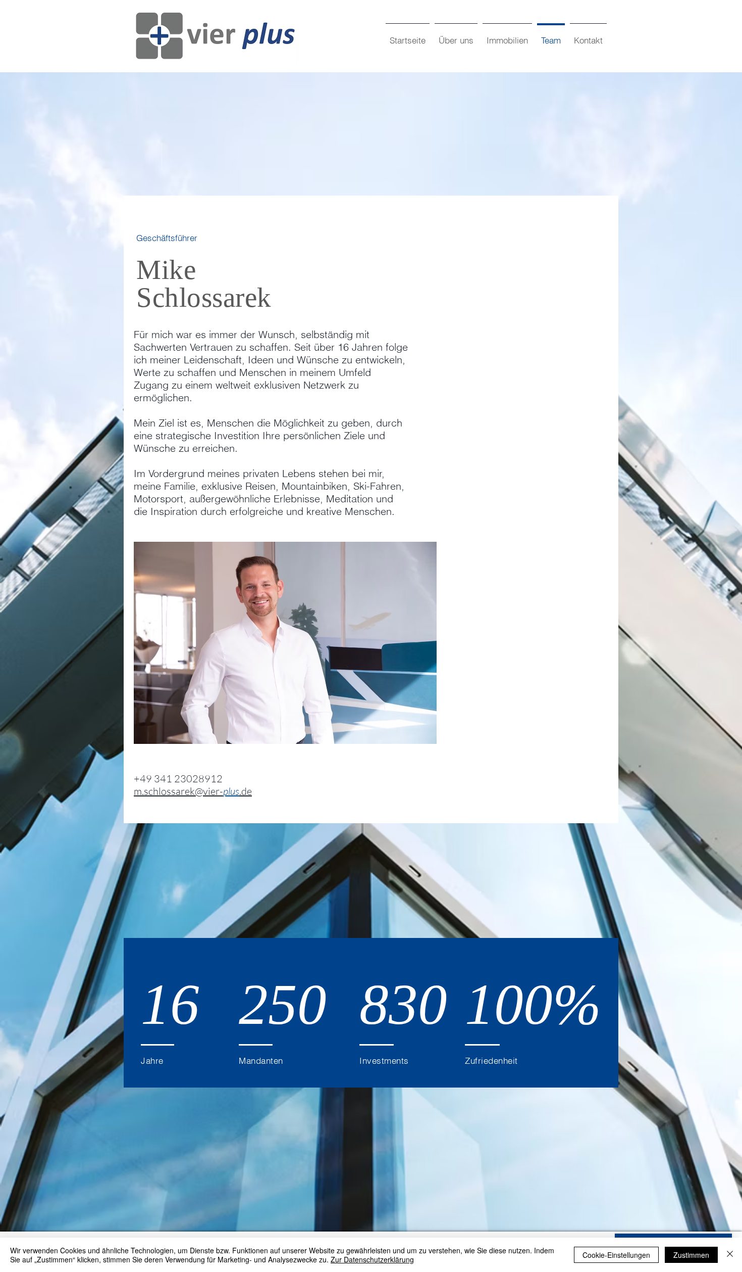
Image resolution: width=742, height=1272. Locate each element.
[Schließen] (730, 1255)
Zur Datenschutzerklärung (372, 1259)
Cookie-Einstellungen (616, 1255)
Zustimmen (691, 1255)
